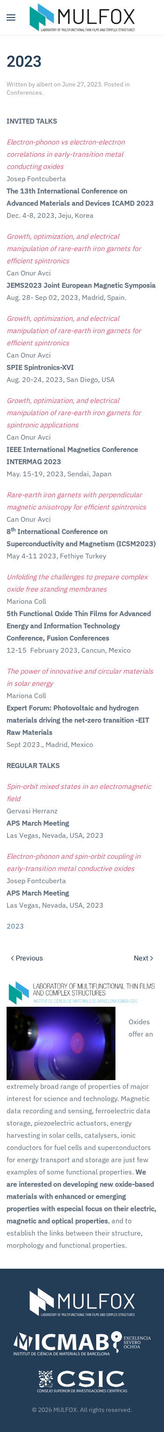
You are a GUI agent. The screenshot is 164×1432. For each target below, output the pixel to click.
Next (141, 958)
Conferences (24, 92)
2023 (15, 926)
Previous (29, 958)
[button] (11, 17)
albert (44, 84)
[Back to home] (82, 17)
